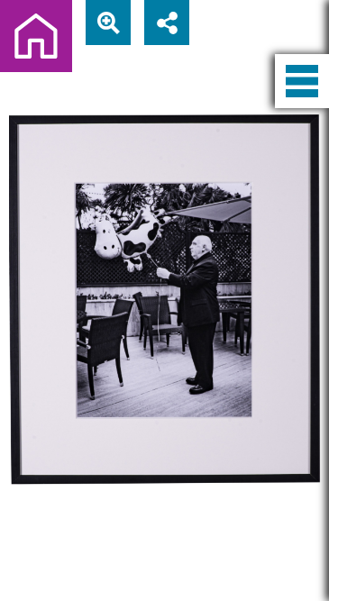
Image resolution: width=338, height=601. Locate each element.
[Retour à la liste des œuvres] (36, 36)
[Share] (166, 22)
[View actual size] (108, 22)
